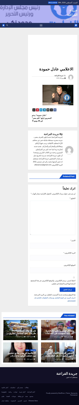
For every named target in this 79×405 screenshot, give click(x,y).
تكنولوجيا (4, 392)
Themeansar (73, 395)
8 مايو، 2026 (30, 336)
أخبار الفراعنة (31, 392)
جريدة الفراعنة (59, 75)
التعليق (72, 198)
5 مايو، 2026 (68, 359)
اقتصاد (34, 327)
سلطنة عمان (70, 327)
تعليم (3, 396)
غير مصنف (33, 350)
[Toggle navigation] (41, 25)
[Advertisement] (52, 49)
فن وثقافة (20, 396)
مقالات (27, 350)
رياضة (10, 392)
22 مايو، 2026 (67, 336)
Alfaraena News (33, 401)
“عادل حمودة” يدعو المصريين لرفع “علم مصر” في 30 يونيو (42, 118)
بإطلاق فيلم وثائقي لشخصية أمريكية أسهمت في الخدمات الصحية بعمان (59, 333)
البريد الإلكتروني (69, 253)
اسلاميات (12, 387)
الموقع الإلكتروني (69, 265)
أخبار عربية (22, 392)
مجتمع (31, 396)
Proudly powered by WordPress (55, 393)
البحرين (20, 401)
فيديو (25, 401)
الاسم (73, 240)
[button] (7, 25)
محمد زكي (20, 387)
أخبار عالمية (5, 387)
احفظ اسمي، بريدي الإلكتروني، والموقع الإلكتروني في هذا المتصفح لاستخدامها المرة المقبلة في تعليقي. (53, 282)
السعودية (13, 401)
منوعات (14, 396)
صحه (26, 396)
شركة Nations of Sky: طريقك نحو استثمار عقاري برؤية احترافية (22, 333)
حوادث (15, 392)
